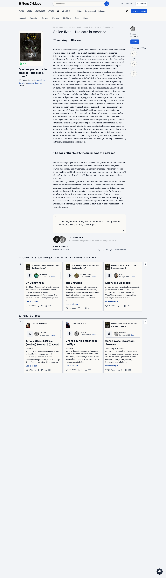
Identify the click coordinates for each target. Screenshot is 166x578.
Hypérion (43, 274)
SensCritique (57, 27)
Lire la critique (32, 301)
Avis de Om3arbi (108, 27)
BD (65, 27)
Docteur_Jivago (86, 274)
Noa (121, 274)
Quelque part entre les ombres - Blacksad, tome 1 (33, 73)
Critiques (98, 27)
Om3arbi (79, 237)
